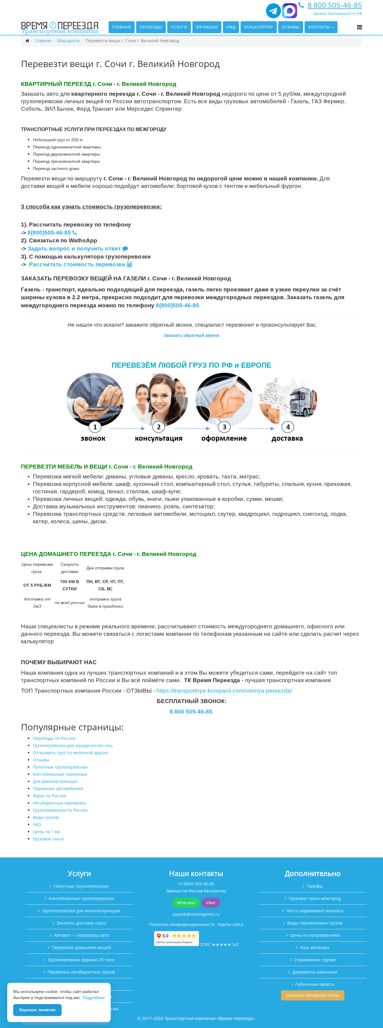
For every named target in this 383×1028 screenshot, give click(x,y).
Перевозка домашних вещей (81, 947)
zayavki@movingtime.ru (196, 914)
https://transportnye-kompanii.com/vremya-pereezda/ (224, 691)
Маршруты (68, 40)
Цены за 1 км (46, 831)
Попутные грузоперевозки (60, 767)
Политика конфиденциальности (182, 924)
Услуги (179, 27)
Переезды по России (54, 738)
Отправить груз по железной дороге (70, 752)
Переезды (151, 27)
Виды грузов (46, 817)
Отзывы (291, 27)
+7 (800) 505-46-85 (196, 883)
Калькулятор (258, 27)
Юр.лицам (207, 27)
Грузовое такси (48, 839)
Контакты (319, 27)
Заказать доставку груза (81, 923)
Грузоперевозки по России (60, 810)
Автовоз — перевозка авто (81, 935)
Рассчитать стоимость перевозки (78, 264)
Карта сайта (230, 924)
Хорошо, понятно (37, 1009)
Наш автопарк (314, 947)
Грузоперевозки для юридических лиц (73, 745)
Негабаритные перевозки (59, 803)
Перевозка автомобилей (58, 788)
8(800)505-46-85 (49, 232)
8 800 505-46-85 (335, 5)
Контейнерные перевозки (60, 774)
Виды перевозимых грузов (314, 923)
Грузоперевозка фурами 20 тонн (81, 959)
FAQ (37, 824)
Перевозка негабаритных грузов (81, 972)
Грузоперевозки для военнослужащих (81, 910)
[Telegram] (273, 13)
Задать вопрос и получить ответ (74, 248)
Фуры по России (49, 796)
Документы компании (314, 972)
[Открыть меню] (359, 27)
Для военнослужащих (55, 781)
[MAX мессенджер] (289, 13)
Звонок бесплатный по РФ (337, 13)
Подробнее (94, 997)
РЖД (231, 27)
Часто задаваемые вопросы (315, 910)
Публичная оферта (314, 984)
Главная (121, 27)
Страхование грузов (314, 959)
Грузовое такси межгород (315, 898)
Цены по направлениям (315, 935)
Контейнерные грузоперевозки (81, 898)
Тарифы (314, 886)
